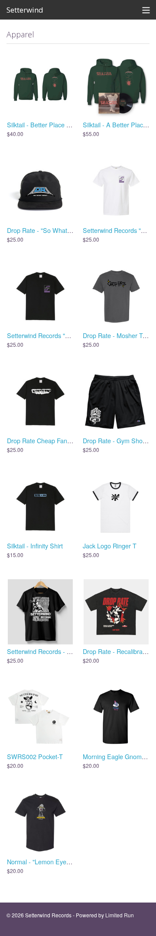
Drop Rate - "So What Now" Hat (50, 230)
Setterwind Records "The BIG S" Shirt (59, 335)
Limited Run (119, 915)
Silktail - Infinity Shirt (35, 545)
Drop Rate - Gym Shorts (116, 440)
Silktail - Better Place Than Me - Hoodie (61, 124)
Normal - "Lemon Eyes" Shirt (46, 861)
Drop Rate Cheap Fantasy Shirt (50, 440)
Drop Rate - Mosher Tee (116, 335)
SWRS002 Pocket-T (35, 756)
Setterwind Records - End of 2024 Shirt (61, 651)
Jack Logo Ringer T (109, 545)
